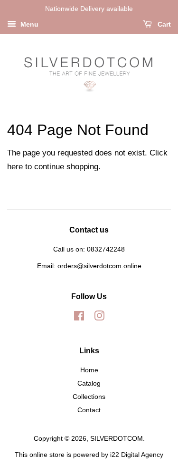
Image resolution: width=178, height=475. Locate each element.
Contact (89, 410)
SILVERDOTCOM (116, 438)
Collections (89, 396)
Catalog (89, 383)
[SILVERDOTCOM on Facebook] (79, 317)
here (15, 166)
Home (89, 370)
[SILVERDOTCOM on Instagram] (99, 317)
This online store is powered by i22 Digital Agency (89, 454)
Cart (163, 24)
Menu (28, 24)
